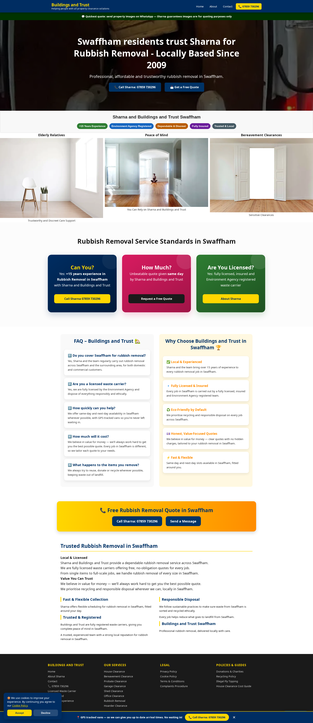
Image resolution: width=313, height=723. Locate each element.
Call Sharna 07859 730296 (82, 299)
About (213, 6)
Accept (19, 712)
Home (200, 6)
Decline (45, 712)
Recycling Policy (226, 676)
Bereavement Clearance (118, 676)
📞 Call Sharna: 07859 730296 (207, 717)
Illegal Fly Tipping (227, 681)
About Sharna (231, 299)
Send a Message (183, 521)
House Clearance (114, 671)
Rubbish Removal (114, 701)
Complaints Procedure (174, 686)
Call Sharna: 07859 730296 (137, 521)
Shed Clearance (113, 691)
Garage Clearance (115, 686)
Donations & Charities (229, 671)
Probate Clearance (115, 681)
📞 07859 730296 (248, 6)
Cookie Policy (168, 676)
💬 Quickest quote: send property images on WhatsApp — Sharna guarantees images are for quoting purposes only (157, 16)
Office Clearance (114, 696)
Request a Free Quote (156, 299)
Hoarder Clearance (115, 705)
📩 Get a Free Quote (184, 87)
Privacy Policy (168, 671)
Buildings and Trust (80, 6)
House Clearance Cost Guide (233, 686)
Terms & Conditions (172, 681)
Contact (227, 6)
